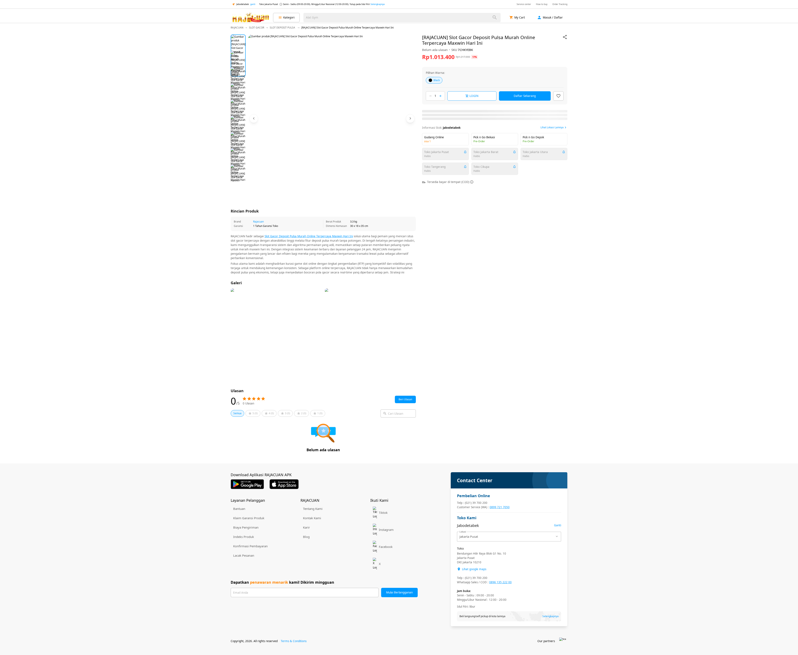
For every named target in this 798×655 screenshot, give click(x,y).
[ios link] (284, 484)
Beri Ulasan (405, 399)
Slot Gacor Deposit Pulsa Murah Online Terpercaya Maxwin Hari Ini (309, 236)
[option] (238, 42)
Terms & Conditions (294, 641)
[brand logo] (250, 17)
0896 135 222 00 (500, 582)
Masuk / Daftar (553, 17)
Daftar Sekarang (525, 96)
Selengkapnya (378, 4)
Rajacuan (258, 221)
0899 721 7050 (500, 507)
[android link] (247, 484)
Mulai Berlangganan (399, 592)
